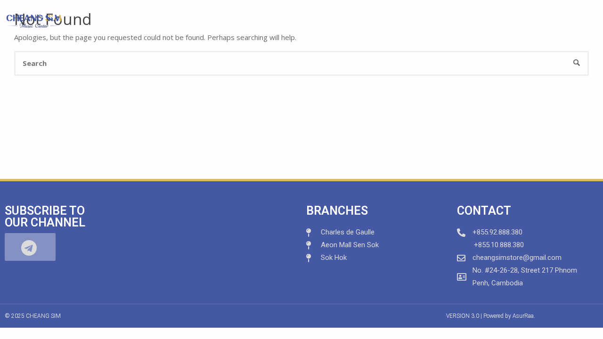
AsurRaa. (524, 316)
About (381, 20)
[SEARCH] (576, 63)
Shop (430, 20)
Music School (481, 20)
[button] (30, 247)
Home (341, 20)
